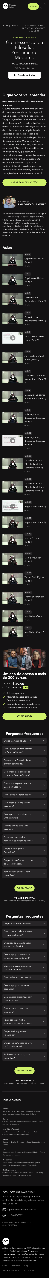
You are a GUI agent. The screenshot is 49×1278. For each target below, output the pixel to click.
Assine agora (25, 716)
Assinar (33, 6)
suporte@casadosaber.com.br (21, 1209)
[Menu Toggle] (43, 6)
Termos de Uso (28, 1270)
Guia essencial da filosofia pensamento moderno (33, 28)
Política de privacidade (10, 1270)
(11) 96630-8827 (15, 1215)
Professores (16, 1266)
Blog (26, 1266)
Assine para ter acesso (24, 182)
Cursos (14, 25)
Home (5, 25)
